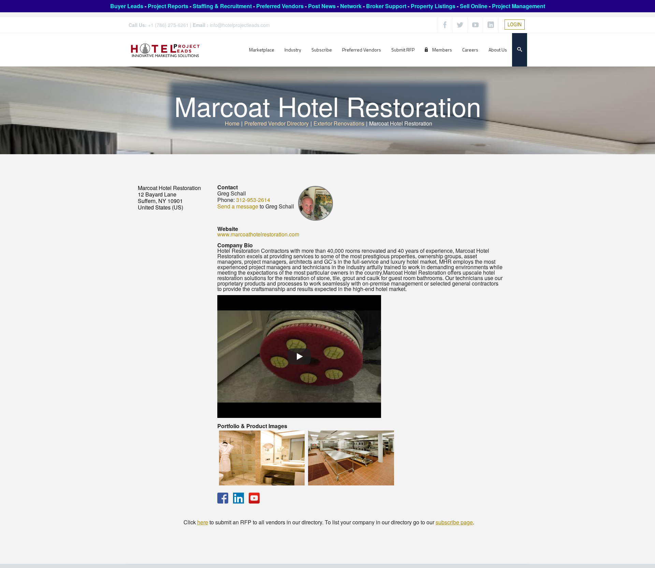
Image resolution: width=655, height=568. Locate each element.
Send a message (237, 206)
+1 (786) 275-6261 (168, 24)
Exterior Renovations (339, 123)
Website (227, 229)
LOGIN (515, 24)
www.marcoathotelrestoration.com (258, 234)
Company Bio (235, 245)
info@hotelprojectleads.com (240, 24)
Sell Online (473, 6)
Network (351, 6)
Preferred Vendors (280, 6)
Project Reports (168, 6)
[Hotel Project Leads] (165, 50)
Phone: (226, 200)
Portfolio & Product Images (252, 426)
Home (232, 123)
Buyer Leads (126, 6)
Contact (227, 187)
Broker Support (386, 6)
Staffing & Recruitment (222, 6)
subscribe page (454, 522)
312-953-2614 (253, 200)
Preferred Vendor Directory (276, 123)
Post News (322, 6)
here (202, 522)
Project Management (518, 6)
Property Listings (433, 6)
